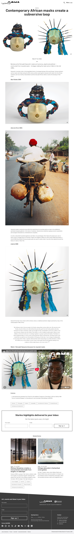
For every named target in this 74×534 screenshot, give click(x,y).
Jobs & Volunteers (5, 531)
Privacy (11, 531)
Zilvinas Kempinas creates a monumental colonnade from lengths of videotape (21, 469)
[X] (12, 526)
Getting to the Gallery (63, 520)
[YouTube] (19, 526)
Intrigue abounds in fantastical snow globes (49, 469)
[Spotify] (28, 526)
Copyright (15, 531)
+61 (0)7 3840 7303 (62, 522)
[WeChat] (22, 526)
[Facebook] (2, 526)
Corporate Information (22, 531)
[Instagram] (6, 526)
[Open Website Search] (64, 3)
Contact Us (61, 523)
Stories (37, 7)
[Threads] (9, 526)
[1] (48, 341)
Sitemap (29, 531)
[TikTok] (15, 526)
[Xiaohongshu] (25, 526)
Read (12, 466)
